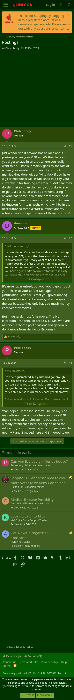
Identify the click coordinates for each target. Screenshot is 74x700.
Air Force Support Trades (33, 520)
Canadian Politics (34, 487)
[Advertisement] (37, 89)
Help (64, 662)
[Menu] (5, 5)
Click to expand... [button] (37, 279)
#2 (70, 238)
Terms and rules (28, 662)
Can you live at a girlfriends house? (39, 461)
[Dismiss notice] (68, 16)
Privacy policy (49, 662)
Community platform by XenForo (35, 673)
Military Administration (38, 465)
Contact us (9, 662)
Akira (14, 541)
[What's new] (61, 4)
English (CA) (34, 656)
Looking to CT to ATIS (28, 516)
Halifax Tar (17, 487)
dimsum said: (13, 371)
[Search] (69, 4)
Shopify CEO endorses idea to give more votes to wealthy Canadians (38, 480)
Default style (13, 656)
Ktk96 (14, 520)
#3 (70, 362)
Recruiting (24, 541)
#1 (70, 146)
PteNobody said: (15, 246)
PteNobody (12, 48)
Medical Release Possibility (32, 499)
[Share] (64, 146)
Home (6, 665)
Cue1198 (16, 503)
